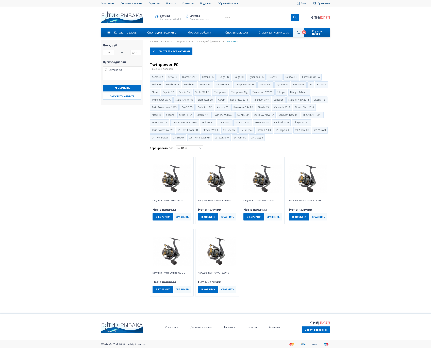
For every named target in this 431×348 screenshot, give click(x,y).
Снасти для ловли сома (274, 32)
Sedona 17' (208, 122)
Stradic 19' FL (242, 122)
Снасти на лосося (236, 32)
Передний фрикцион (209, 41)
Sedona (170, 114)
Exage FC (239, 76)
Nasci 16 (156, 114)
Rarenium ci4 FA (311, 76)
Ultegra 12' (319, 99)
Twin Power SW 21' (162, 130)
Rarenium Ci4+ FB (243, 107)
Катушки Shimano (185, 41)
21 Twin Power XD (188, 130)
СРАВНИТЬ (182, 216)
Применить (122, 88)
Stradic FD (205, 84)
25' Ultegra (257, 137)
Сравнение (324, 3)
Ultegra (281, 92)
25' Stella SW (222, 137)
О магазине (107, 3)
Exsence (321, 84)
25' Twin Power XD (199, 137)
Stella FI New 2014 (298, 99)
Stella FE (156, 84)
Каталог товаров (125, 32)
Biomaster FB (189, 76)
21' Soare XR (302, 130)
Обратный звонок (316, 329)
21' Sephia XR (283, 130)
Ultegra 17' (202, 114)
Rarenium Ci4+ (261, 99)
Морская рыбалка (199, 32)
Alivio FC (172, 76)
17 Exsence (246, 130)
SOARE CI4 (243, 114)
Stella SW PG (202, 92)
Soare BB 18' (262, 122)
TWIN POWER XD (223, 114)
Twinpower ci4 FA (245, 84)
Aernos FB (222, 107)
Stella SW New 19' (264, 114)
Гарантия (154, 3)
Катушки (167, 41)
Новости (171, 3)
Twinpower (220, 92)
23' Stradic (178, 137)
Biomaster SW (205, 99)
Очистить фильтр (122, 96)
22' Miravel (320, 130)
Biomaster (299, 84)
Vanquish (279, 99)
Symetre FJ (282, 84)
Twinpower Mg (239, 92)
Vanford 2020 (281, 122)
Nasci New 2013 (239, 99)
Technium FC (223, 84)
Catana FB (208, 76)
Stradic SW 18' (159, 122)
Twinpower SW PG (262, 92)
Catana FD (224, 122)
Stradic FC (189, 84)
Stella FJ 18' (185, 114)
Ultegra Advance (299, 92)
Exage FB (224, 76)
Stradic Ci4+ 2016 (304, 107)
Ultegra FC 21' (301, 122)
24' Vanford (240, 137)
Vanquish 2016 (282, 107)
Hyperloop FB (256, 76)
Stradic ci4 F (172, 84)
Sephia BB (168, 92)
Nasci (155, 92)
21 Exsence (229, 130)
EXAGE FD (187, 107)
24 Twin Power (160, 137)
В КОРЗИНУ (163, 216)
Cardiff (221, 99)
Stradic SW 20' (210, 130)
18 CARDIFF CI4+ (312, 114)
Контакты (188, 3)
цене (184, 148)
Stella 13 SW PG (184, 99)
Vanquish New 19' (288, 114)
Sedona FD (265, 84)
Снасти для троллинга (161, 32)
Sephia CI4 (184, 92)
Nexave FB (274, 76)
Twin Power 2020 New (184, 122)
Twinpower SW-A (161, 99)
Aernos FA (157, 76)
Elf (310, 84)
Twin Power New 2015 (164, 107)
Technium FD (204, 107)
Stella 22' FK (264, 130)
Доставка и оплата (131, 3)
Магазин (154, 41)
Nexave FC (291, 76)
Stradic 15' (263, 107)
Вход (303, 3)
